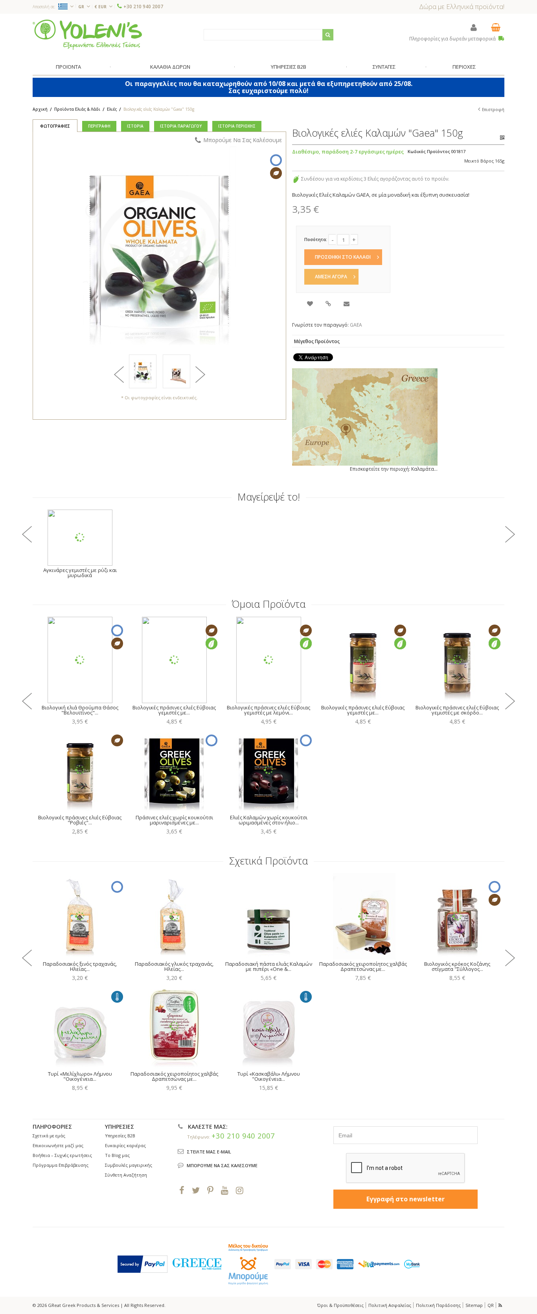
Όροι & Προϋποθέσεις (340, 1305)
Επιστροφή (493, 109)
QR (490, 1305)
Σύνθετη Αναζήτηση (126, 1175)
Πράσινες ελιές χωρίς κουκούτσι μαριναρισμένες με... (174, 820)
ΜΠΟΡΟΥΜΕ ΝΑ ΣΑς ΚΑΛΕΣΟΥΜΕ (222, 1165)
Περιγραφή (99, 126)
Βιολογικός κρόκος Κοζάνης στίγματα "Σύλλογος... (457, 966)
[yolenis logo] (87, 34)
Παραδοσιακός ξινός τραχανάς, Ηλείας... (80, 966)
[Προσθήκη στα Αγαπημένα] (310, 304)
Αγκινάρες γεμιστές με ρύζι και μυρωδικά (80, 573)
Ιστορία (135, 126)
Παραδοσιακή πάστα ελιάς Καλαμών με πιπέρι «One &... (268, 966)
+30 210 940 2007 (143, 6)
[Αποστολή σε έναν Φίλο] (347, 304)
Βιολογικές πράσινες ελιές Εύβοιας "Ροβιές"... (79, 820)
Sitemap (474, 1305)
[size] (176, 371)
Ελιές (112, 109)
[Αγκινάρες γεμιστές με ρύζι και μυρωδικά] (80, 538)
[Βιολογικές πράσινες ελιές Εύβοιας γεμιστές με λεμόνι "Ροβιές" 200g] (268, 660)
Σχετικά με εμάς (49, 1136)
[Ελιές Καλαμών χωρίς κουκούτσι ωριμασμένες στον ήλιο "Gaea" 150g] (268, 770)
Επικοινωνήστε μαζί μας (58, 1145)
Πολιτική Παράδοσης (438, 1305)
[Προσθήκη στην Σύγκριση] (328, 304)
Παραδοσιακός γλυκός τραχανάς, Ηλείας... (174, 966)
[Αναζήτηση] (327, 34)
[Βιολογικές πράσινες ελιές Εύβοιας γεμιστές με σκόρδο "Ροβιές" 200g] (457, 660)
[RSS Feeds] (500, 1305)
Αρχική (40, 109)
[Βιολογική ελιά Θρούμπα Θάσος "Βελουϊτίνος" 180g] (80, 660)
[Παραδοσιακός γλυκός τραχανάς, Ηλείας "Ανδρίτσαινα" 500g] (174, 916)
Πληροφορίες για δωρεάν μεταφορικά (453, 38)
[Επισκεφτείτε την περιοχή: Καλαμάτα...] (365, 417)
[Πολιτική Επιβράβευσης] (296, 178)
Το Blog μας (117, 1155)
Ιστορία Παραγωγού (181, 126)
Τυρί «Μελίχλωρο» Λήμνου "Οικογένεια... (80, 1076)
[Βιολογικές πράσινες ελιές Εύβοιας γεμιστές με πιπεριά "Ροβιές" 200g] (363, 660)
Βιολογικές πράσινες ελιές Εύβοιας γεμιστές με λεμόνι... (268, 710)
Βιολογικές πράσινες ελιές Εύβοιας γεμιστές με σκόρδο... (457, 710)
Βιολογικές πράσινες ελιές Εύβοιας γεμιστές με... (174, 710)
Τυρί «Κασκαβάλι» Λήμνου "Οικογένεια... (268, 1076)
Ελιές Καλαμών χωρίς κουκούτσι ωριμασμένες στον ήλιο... (268, 820)
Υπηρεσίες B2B (120, 1136)
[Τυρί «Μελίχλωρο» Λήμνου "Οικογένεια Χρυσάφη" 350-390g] (80, 1026)
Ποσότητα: (315, 239)
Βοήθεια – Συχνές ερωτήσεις (62, 1155)
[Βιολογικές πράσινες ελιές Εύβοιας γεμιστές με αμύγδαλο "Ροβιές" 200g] (174, 660)
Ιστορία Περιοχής (237, 126)
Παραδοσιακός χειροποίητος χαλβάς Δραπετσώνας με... (363, 966)
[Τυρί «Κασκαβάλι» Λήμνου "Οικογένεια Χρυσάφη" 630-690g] (268, 1026)
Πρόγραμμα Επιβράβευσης (60, 1165)
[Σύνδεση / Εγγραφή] (474, 27)
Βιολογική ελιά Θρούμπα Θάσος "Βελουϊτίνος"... (80, 710)
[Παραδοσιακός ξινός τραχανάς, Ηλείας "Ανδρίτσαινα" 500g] (80, 916)
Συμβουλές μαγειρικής (128, 1165)
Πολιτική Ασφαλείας (389, 1305)
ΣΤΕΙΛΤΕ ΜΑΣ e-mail (209, 1152)
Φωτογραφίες (55, 126)
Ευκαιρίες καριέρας (125, 1145)
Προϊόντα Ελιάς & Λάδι (77, 109)
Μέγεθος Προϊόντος (317, 341)
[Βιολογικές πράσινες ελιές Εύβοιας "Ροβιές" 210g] (80, 770)
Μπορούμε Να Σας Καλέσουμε (242, 140)
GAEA (356, 325)
